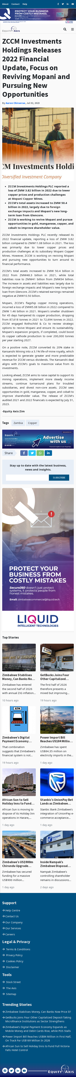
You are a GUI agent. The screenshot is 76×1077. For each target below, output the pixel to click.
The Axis (11, 988)
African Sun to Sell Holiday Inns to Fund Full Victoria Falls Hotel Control (18, 801)
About (5, 4)
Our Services (13, 928)
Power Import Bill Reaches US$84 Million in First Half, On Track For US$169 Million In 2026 (56, 739)
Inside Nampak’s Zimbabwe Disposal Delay (54, 864)
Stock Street (13, 982)
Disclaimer (12, 967)
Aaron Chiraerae (15, 103)
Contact (15, 4)
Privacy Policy (14, 955)
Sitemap (11, 994)
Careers (10, 934)
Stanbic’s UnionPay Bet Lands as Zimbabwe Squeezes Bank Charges (57, 801)
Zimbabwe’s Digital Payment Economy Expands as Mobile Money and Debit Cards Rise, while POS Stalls (18, 739)
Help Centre (12, 910)
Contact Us (12, 916)
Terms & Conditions (18, 949)
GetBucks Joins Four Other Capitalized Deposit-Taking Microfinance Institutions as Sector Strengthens (56, 677)
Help (25, 4)
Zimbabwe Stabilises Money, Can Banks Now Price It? (18, 677)
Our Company (14, 922)
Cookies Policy (14, 961)
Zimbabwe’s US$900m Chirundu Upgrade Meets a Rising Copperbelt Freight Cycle (17, 864)
